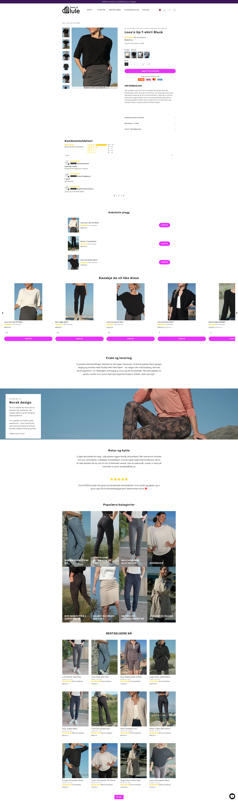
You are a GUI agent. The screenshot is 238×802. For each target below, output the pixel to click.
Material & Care (132, 123)
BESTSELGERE (115, 10)
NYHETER (101, 10)
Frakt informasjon (133, 129)
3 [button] (118, 196)
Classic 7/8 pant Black (88, 241)
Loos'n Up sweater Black (88, 260)
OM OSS (146, 10)
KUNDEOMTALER (131, 10)
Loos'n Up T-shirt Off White (89, 223)
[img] (75, 161)
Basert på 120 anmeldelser (74, 147)
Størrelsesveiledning (134, 117)
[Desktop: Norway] (159, 10)
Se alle (119, 797)
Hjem (63, 23)
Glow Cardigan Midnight (217, 322)
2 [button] (116, 196)
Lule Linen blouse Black (166, 322)
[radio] (127, 55)
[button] (129, 37)
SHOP (89, 10)
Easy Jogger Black (61, 322)
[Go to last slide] (3, 313)
